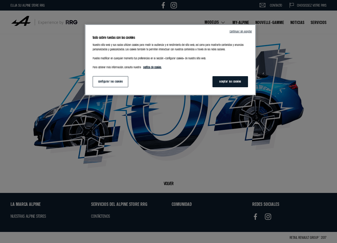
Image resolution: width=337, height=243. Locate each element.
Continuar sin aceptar (241, 31)
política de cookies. (152, 67)
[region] (170, 59)
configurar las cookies (110, 81)
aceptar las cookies (230, 81)
